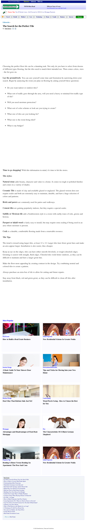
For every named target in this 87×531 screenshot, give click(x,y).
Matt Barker (8, 28)
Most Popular (8, 321)
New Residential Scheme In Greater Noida (59, 339)
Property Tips (7, 460)
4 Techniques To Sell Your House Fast (14, 508)
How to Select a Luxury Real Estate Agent (15, 481)
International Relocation (50, 367)
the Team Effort (20, 509)
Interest (71, 17)
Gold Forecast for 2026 (34, 12)
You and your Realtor (9, 509)
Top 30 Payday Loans (21, 12)
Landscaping (47, 398)
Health (15, 17)
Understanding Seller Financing (12, 483)
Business (62, 17)
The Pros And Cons (19, 465)
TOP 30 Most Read (29, 6)
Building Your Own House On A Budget (14, 492)
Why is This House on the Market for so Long (16, 506)
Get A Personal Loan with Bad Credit (56, 8)
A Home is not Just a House (11, 504)
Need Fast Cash (8, 486)
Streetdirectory (40, 528)
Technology (39, 17)
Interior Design (7, 367)
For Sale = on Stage (9, 497)
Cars (30, 17)
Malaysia (39, 1)
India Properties (47, 336)
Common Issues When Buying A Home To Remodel (17, 495)
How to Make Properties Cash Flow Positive (15, 499)
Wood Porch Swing (50, 401)
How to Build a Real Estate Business (16, 339)
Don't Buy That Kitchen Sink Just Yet (17, 401)
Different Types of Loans (53, 6)
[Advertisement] (21, 48)
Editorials (6, 22)
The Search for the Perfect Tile (18, 26)
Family (54, 17)
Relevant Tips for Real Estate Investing (14, 490)
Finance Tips (11, 12)
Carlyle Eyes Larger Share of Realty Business (16, 493)
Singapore (26, 1)
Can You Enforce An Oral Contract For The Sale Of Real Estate (20, 502)
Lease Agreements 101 (10, 501)
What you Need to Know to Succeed (25, 501)
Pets (44, 429)
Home (47, 17)
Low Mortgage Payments (48, 12)
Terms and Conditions (49, 528)
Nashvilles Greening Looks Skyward (13, 485)
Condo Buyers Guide (9, 511)
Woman (80, 17)
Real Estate (6, 336)
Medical (23, 17)
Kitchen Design (7, 398)
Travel (8, 17)
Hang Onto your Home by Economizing (14, 488)
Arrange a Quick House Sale (20, 486)
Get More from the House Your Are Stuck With (16, 479)
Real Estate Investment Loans (11, 513)
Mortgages (6, 429)
